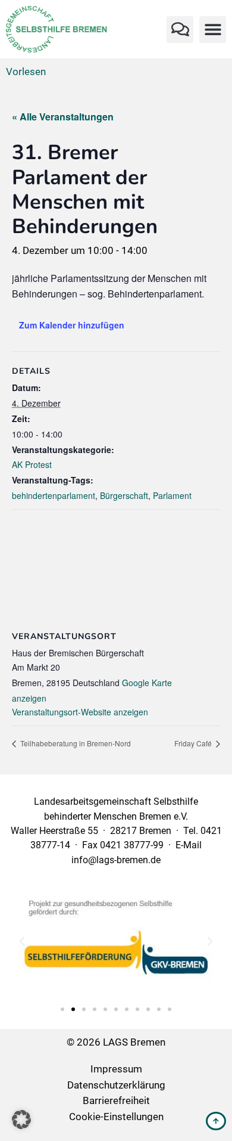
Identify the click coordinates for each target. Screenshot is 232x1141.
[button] (180, 29)
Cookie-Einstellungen (116, 1117)
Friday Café (194, 743)
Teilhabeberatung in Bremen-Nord (74, 743)
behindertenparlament (53, 495)
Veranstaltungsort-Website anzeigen (80, 712)
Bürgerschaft (124, 495)
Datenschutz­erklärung (116, 1085)
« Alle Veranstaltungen (63, 116)
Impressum (116, 1069)
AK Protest (32, 464)
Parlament (172, 495)
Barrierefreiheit (116, 1100)
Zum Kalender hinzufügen (71, 325)
